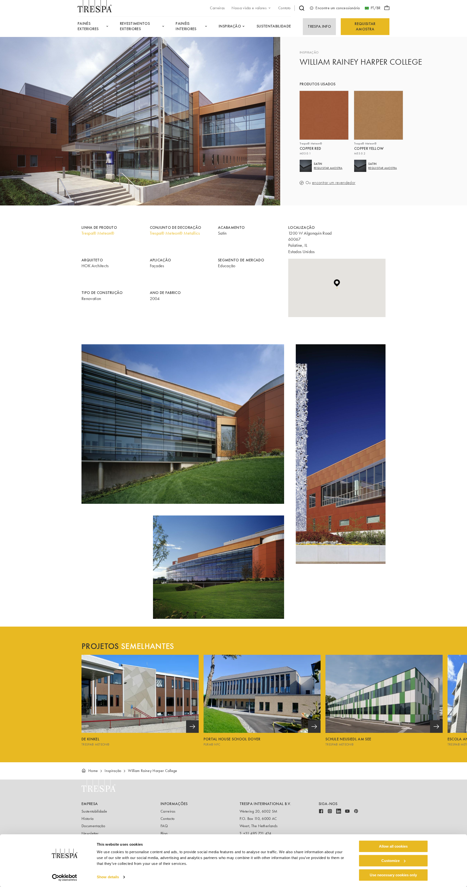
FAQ (164, 826)
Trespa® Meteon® (97, 233)
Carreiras (168, 811)
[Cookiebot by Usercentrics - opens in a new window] (64, 877)
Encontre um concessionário (337, 8)
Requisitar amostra (365, 26)
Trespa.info (319, 26)
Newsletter (90, 833)
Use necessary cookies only (393, 875)
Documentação (93, 826)
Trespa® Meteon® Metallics (175, 233)
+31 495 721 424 (257, 833)
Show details (108, 877)
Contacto (168, 818)
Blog (164, 833)
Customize (390, 861)
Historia (87, 818)
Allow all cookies (393, 846)
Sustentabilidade (94, 811)
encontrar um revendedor (333, 182)
